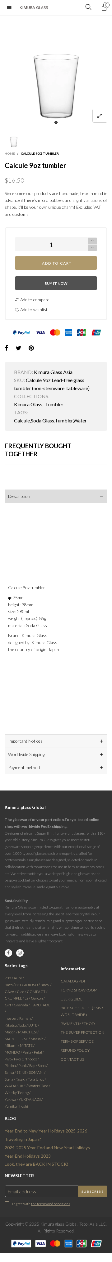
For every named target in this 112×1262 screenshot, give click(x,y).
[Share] (6, 348)
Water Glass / (39, 1085)
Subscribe (93, 1191)
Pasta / (28, 1052)
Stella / (10, 1079)
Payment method (24, 767)
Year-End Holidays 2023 (28, 1156)
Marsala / (37, 1038)
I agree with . (41, 1203)
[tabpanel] (56, 71)
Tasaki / (22, 1079)
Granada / (22, 1005)
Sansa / (10, 1072)
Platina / (11, 1065)
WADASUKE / (16, 1085)
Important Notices (25, 741)
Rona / (43, 1065)
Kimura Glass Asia (53, 372)
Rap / (33, 1065)
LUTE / (33, 1025)
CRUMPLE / (15, 998)
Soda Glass (42, 420)
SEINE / (22, 1072)
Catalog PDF (73, 981)
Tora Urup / (37, 1079)
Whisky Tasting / (17, 1092)
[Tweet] (18, 348)
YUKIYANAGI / (31, 1099)
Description (19, 496)
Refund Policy (75, 1050)
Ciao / (22, 991)
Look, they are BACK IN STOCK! (36, 1164)
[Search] (88, 7)
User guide (71, 999)
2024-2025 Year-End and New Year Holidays (47, 1147)
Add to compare (34, 299)
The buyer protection (82, 1032)
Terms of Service (77, 1041)
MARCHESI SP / (17, 1038)
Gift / (9, 1005)
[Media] (99, 116)
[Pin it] (31, 348)
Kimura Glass (28, 404)
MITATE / (27, 1045)
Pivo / (9, 1059)
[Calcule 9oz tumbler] (56, 71)
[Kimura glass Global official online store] (34, 7)
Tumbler (54, 404)
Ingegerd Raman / (19, 1018)
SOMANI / (37, 1072)
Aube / (19, 978)
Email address (22, 1191)
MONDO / (14, 1052)
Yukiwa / (12, 1099)
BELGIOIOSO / (27, 984)
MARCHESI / (28, 1032)
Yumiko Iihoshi (16, 1106)
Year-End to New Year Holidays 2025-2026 (46, 1130)
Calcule (22, 420)
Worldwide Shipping (26, 754)
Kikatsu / (12, 1025)
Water (80, 420)
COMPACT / (37, 991)
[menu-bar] (11, 7)
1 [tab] (56, 122)
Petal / (39, 1052)
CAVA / (11, 991)
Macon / (11, 1032)
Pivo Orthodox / (26, 1059)
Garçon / (38, 998)
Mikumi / (12, 1045)
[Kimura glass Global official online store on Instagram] (20, 953)
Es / (28, 998)
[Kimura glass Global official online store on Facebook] (8, 953)
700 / (9, 978)
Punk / (23, 1065)
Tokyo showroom (79, 990)
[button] (92, 248)
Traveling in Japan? (23, 1139)
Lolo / (23, 1025)
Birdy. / (45, 984)
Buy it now (56, 283)
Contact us (72, 1059)
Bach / (10, 984)
